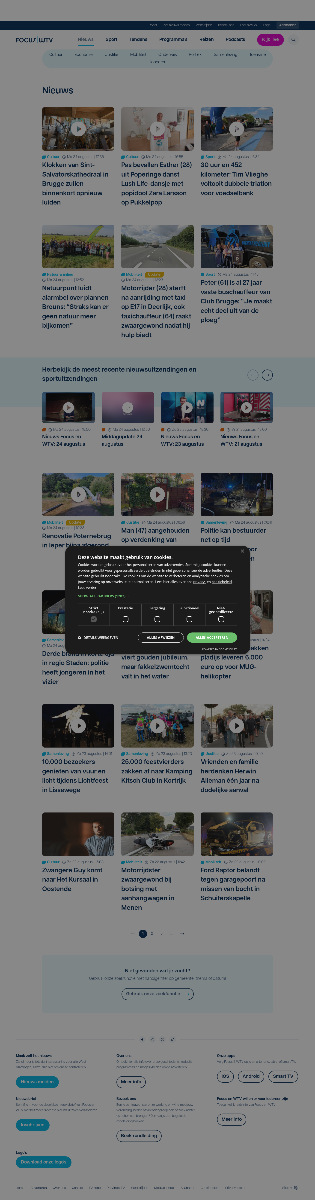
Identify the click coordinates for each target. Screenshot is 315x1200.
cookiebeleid (222, 581)
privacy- (199, 581)
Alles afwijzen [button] (161, 637)
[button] (157, 596)
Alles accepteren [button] (212, 637)
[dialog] (157, 600)
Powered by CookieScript (219, 649)
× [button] (242, 551)
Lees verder (87, 587)
